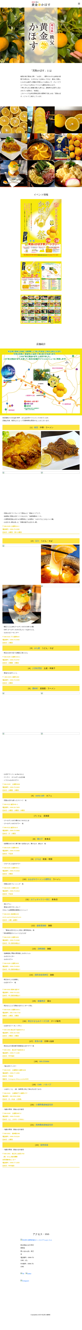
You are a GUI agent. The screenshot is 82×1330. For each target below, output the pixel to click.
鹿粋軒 (35, 688)
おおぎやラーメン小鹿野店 (39, 879)
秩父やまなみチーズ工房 (38, 1021)
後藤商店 (41, 1001)
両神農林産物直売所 (44, 1125)
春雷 (36, 427)
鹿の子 (40, 839)
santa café (39, 796)
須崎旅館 (41, 949)
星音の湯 (38, 1041)
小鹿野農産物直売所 (44, 1105)
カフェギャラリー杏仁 (40, 899)
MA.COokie (44, 1061)
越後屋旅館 (41, 925)
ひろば (38, 859)
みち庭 (37, 648)
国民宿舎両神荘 (41, 975)
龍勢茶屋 (44, 1145)
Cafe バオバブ (44, 1084)
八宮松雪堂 (37, 668)
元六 (37, 541)
